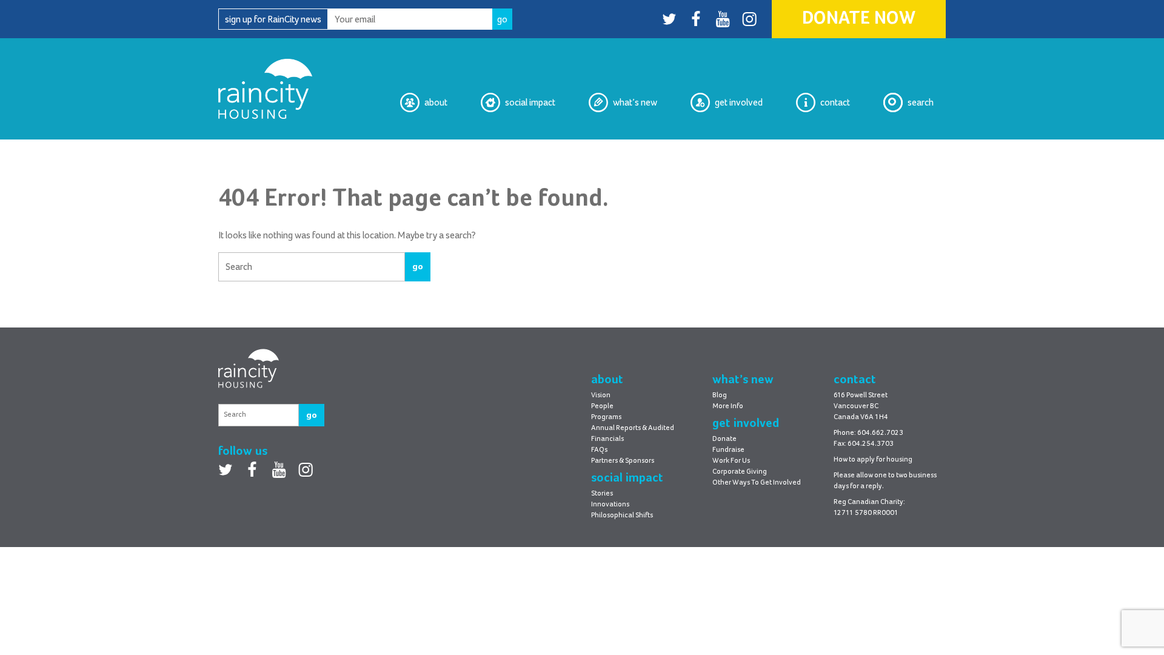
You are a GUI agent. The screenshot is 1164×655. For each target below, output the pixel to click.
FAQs (599, 450)
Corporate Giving (739, 471)
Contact (835, 102)
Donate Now (858, 19)
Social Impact (530, 102)
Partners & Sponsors (622, 461)
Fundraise (728, 450)
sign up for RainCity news (273, 19)
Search (921, 102)
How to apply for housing (873, 459)
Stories (602, 493)
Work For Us (731, 461)
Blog (648, 149)
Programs (606, 417)
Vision (435, 149)
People (602, 406)
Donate (724, 439)
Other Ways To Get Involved (756, 482)
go (417, 266)
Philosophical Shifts (516, 149)
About (435, 102)
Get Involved (739, 102)
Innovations (610, 504)
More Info (727, 406)
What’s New (635, 102)
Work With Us (736, 149)
